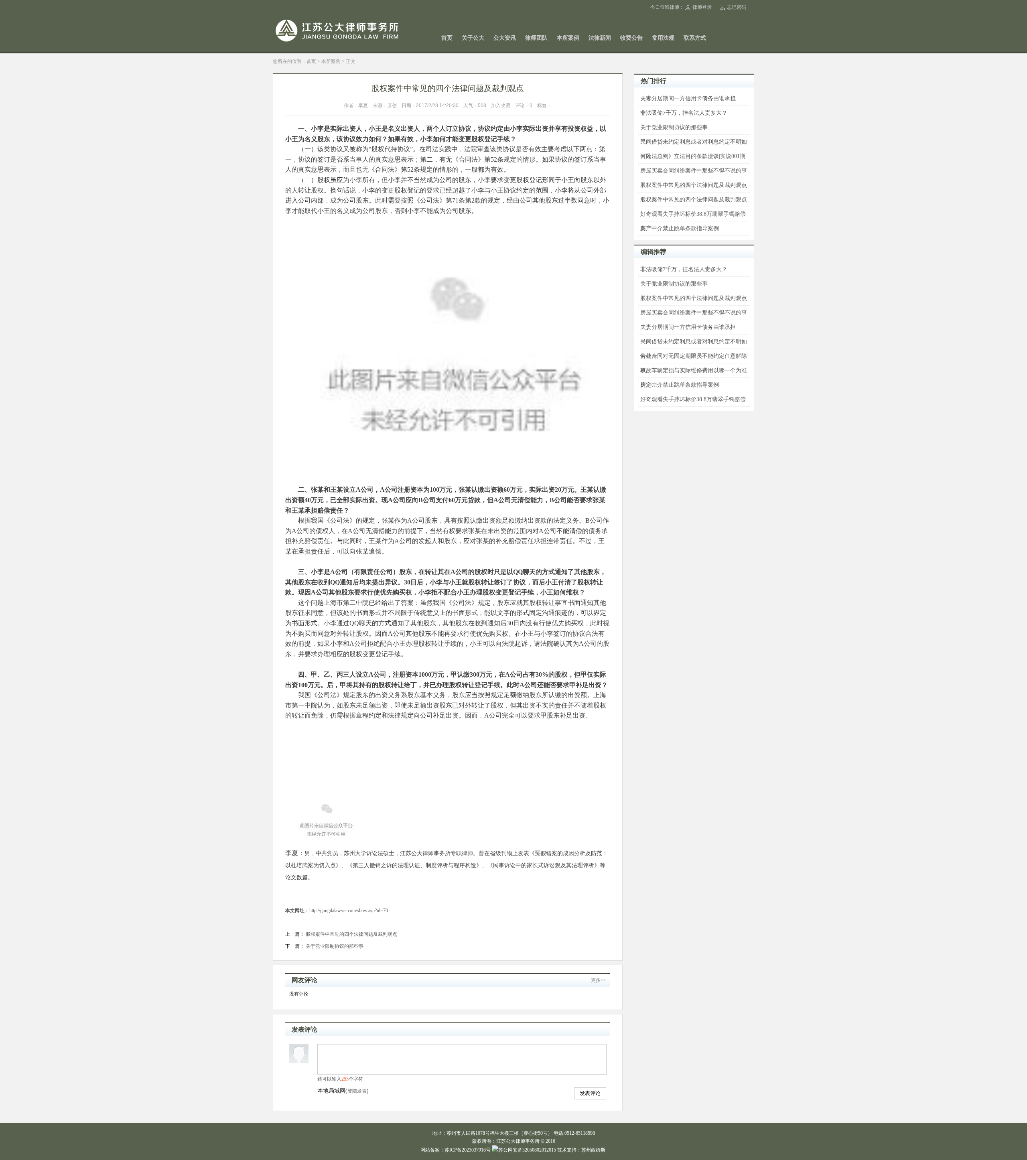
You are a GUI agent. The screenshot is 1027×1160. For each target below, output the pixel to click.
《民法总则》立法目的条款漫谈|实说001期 (692, 156)
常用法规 (663, 38)
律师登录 (702, 7)
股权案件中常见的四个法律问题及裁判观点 (351, 934)
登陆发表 (357, 1091)
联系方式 (695, 38)
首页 (447, 38)
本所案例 (568, 38)
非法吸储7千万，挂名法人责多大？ (683, 113)
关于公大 (473, 38)
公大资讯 (504, 38)
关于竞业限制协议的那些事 (334, 946)
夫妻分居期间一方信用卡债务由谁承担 (688, 98)
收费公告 (631, 38)
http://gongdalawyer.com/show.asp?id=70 (348, 910)
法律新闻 (600, 38)
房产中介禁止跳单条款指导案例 (679, 228)
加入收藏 (500, 105)
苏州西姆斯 (593, 1150)
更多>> (598, 980)
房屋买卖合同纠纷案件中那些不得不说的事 (693, 171)
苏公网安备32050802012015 (527, 1150)
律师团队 (536, 38)
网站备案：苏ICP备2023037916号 (455, 1150)
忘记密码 (736, 7)
